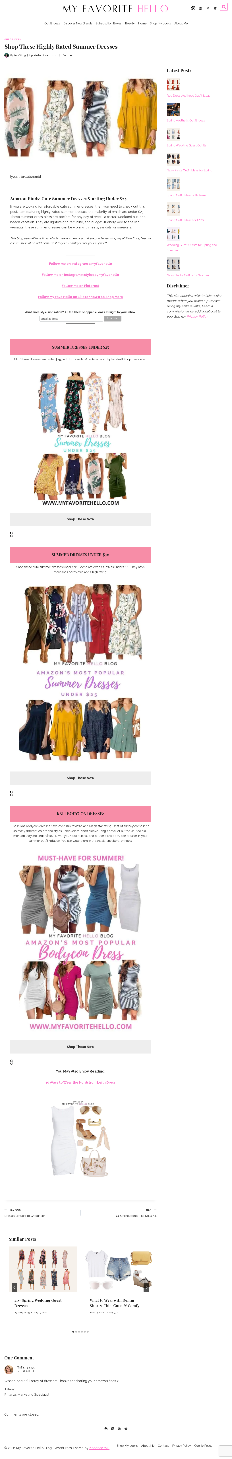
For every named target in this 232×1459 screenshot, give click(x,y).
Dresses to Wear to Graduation (24, 1213)
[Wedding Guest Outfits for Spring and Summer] (173, 234)
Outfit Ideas (52, 23)
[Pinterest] (208, 8)
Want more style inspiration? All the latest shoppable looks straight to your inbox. (80, 312)
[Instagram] (200, 8)
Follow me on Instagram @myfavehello (80, 264)
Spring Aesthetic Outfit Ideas (186, 120)
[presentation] (43, 1269)
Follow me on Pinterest (80, 286)
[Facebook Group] (215, 8)
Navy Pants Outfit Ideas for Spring (189, 170)
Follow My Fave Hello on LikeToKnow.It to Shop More (80, 297)
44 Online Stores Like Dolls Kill (136, 1213)
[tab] (73, 1332)
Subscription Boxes (108, 23)
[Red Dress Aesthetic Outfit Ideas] (173, 84)
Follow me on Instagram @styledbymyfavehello (80, 275)
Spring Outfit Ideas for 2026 (185, 220)
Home (142, 23)
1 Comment (67, 55)
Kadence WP (99, 1448)
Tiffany (22, 1367)
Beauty (130, 23)
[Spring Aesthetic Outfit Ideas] (173, 109)
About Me (181, 23)
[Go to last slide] (14, 1287)
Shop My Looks (160, 23)
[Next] (146, 1287)
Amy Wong (24, 1312)
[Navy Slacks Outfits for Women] (173, 264)
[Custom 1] (106, 1429)
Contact (163, 1445)
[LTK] (193, 8)
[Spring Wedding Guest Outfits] (173, 134)
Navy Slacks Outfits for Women (188, 275)
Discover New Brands (77, 23)
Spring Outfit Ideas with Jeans (186, 195)
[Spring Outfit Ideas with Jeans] (173, 184)
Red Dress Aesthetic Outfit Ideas (188, 95)
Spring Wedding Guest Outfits (186, 145)
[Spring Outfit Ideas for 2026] (173, 209)
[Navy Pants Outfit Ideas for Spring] (173, 159)
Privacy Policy (197, 316)
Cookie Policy (203, 1445)
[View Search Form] (224, 7)
